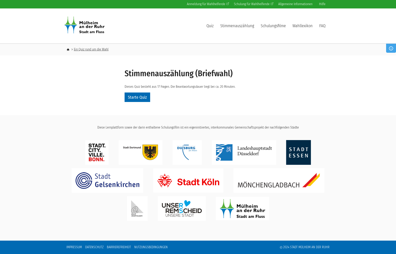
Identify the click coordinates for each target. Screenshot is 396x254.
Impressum (74, 247)
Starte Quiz (137, 97)
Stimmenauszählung (237, 25)
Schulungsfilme (273, 25)
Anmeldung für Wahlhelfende (206, 4)
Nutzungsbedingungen (151, 247)
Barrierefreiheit (119, 247)
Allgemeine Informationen (295, 4)
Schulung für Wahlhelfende (252, 4)
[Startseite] (86, 25)
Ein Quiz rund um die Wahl (91, 49)
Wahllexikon (302, 25)
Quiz (210, 25)
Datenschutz (94, 247)
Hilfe (322, 4)
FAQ (322, 25)
